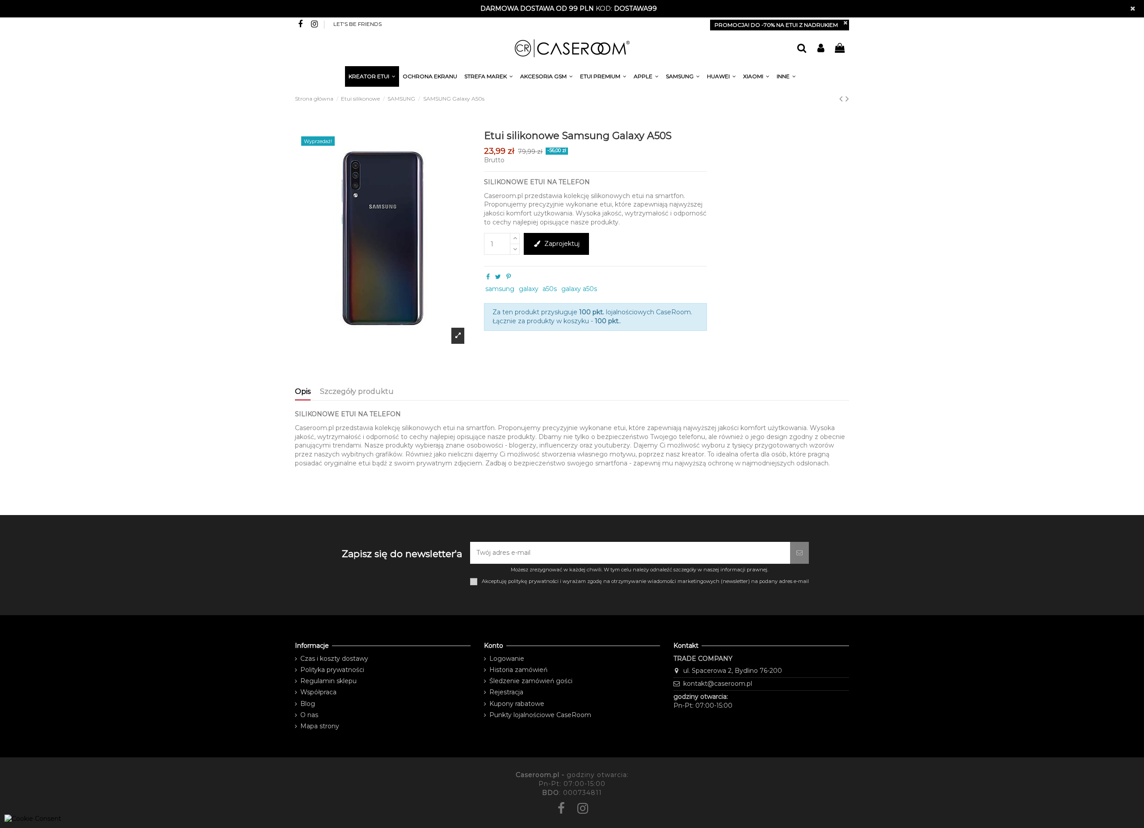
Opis (303, 391)
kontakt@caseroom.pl (717, 684)
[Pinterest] (508, 277)
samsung (499, 289)
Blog (307, 704)
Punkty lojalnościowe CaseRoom (540, 715)
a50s (550, 289)
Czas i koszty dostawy (334, 659)
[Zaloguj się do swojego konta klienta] (820, 48)
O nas (309, 715)
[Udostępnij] (488, 277)
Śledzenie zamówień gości (530, 681)
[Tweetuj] (498, 277)
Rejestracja (506, 692)
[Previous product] (842, 98)
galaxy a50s (579, 289)
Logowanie (506, 659)
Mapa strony (319, 726)
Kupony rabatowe (516, 704)
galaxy (528, 289)
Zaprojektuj (562, 244)
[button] (786, 77)
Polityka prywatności (332, 670)
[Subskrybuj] (799, 553)
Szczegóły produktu (357, 391)
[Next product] (847, 98)
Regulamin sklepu (328, 681)
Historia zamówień (518, 670)
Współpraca (318, 692)
